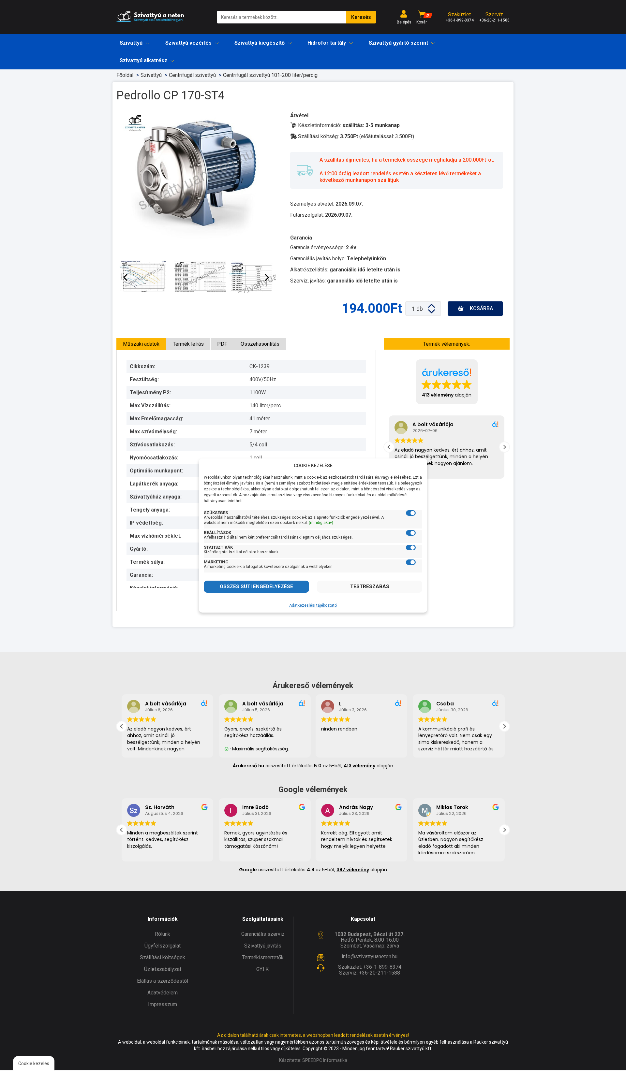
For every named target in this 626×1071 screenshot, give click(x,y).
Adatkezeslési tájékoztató (313, 605)
